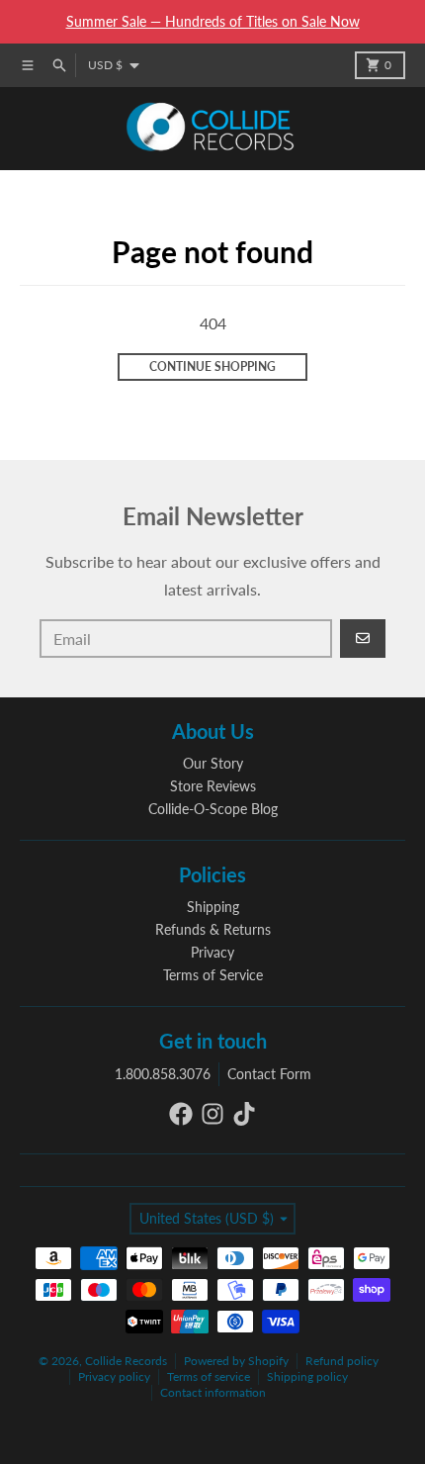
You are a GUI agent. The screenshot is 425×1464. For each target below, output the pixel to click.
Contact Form (269, 1073)
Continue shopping (212, 366)
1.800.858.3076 (163, 1073)
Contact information (213, 1392)
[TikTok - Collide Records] (244, 1114)
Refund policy (342, 1360)
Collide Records (126, 1360)
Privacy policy (114, 1376)
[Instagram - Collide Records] (212, 1114)
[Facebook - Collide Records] (181, 1114)
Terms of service (208, 1376)
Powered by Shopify (236, 1360)
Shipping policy (307, 1376)
